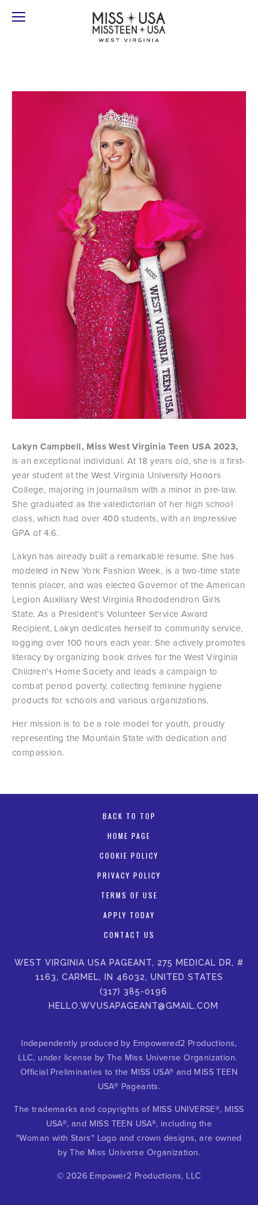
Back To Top (129, 816)
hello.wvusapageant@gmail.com (133, 1006)
